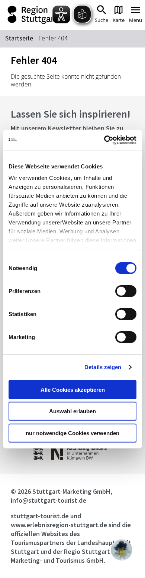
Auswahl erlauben (72, 411)
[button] (121, 550)
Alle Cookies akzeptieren (73, 389)
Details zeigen (102, 367)
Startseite (19, 38)
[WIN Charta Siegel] (72, 458)
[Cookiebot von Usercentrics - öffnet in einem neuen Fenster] (104, 140)
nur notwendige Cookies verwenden (72, 433)
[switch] (125, 291)
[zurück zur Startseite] (32, 15)
